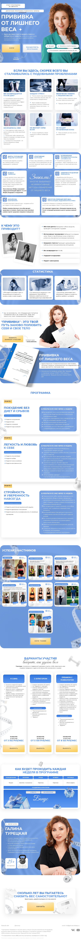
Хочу (11, 48)
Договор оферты (25, 938)
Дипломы (17, 925)
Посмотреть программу (32, 48)
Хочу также (40, 641)
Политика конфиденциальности (10, 938)
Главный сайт (5, 925)
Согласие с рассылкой (37, 938)
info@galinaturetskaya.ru (73, 925)
